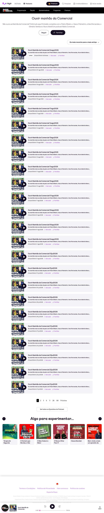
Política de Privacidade (46, 488)
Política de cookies (77, 488)
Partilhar (59, 32)
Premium (67, 10)
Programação (21, 10)
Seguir (43, 32)
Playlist (32, 10)
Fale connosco (62, 488)
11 (49, 400)
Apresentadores (44, 10)
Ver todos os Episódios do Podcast (52, 409)
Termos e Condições (27, 488)
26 (53, 400)
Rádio (19, 4)
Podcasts (29, 4)
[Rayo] (43, 483)
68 (57, 400)
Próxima (63, 400)
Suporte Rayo (52, 492)
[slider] (39, 510)
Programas (57, 10)
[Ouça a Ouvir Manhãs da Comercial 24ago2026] (52, 506)
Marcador (53, 55)
